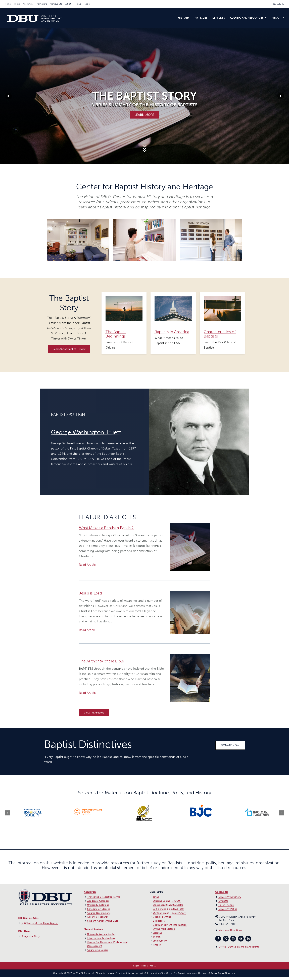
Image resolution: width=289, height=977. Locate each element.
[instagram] (233, 939)
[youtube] (241, 939)
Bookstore (159, 920)
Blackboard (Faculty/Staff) (168, 905)
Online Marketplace (164, 928)
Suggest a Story (31, 936)
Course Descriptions (99, 913)
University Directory (230, 896)
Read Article (87, 565)
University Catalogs (98, 905)
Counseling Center (97, 950)
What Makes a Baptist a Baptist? (106, 527)
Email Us (223, 900)
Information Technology (101, 938)
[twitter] (226, 939)
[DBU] (190, 525)
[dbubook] (190, 655)
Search (157, 936)
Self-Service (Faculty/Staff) (168, 909)
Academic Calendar (98, 900)
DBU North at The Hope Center (40, 923)
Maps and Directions (230, 930)
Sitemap (157, 932)
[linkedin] (248, 939)
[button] (7, 812)
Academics (90, 891)
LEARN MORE (144, 115)
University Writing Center (101, 934)
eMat (156, 896)
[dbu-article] (190, 592)
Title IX (157, 944)
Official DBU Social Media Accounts (239, 946)
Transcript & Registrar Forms (103, 896)
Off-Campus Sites (28, 918)
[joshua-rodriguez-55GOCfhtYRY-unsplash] (173, 297)
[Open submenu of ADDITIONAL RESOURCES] (265, 18)
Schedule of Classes (98, 909)
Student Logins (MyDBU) (166, 900)
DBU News (24, 931)
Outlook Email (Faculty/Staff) (169, 913)
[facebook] (218, 939)
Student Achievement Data (102, 920)
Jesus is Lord (90, 593)
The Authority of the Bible (101, 661)
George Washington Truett (86, 432)
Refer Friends (226, 905)
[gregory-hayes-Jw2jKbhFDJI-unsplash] (222, 297)
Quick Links (278, 4)
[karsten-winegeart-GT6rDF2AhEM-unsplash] (124, 297)
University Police (228, 909)
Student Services (93, 929)
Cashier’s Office (162, 916)
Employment (160, 940)
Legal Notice (139, 965)
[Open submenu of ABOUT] (282, 18)
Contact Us (221, 891)
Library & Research (98, 916)
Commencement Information (169, 924)
